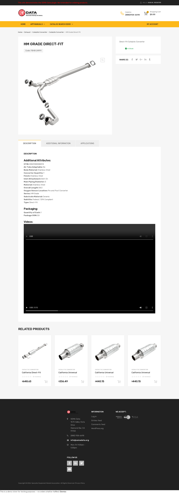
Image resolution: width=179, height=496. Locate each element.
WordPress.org (97, 428)
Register (157, 2)
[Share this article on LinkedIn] (145, 59)
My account (152, 24)
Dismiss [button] (63, 492)
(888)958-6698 (131, 15)
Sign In (150, 2)
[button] (103, 60)
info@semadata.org (80, 440)
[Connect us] (69, 463)
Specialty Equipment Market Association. (46, 483)
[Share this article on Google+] (140, 59)
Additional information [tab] (58, 143)
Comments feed (98, 424)
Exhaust (27, 32)
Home (23, 24)
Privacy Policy (80, 483)
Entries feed (96, 420)
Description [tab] (29, 143)
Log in (94, 416)
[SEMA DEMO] (30, 16)
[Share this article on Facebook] (131, 59)
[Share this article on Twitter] (136, 59)
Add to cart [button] (46, 381)
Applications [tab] (87, 143)
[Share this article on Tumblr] (149, 59)
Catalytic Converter (39, 32)
